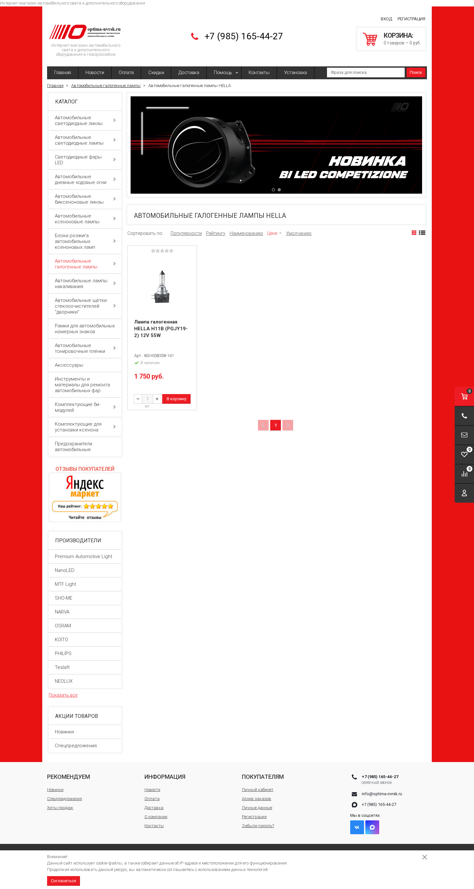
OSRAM (63, 626)
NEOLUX (64, 681)
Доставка (188, 72)
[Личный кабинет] (464, 493)
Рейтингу (215, 233)
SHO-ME (63, 598)
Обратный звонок (377, 783)
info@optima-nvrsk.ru (382, 793)
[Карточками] (414, 232)
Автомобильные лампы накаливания (81, 283)
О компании (155, 816)
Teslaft (62, 667)
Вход (386, 18)
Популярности (186, 233)
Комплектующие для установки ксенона (78, 427)
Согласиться (63, 880)
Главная (62, 72)
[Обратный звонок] (464, 415)
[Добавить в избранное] (191, 261)
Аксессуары (69, 365)
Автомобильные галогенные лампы (76, 264)
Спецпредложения (76, 746)
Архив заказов (256, 798)
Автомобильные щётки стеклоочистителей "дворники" (81, 306)
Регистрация (411, 18)
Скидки (156, 72)
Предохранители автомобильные (73, 446)
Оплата (126, 72)
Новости (94, 72)
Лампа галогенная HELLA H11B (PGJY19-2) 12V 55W (161, 328)
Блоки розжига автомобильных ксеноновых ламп (75, 241)
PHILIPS (63, 653)
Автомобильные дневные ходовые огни (80, 179)
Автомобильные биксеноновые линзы (79, 199)
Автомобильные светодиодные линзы (79, 120)
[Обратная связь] (464, 435)
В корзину (176, 398)
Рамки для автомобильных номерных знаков (85, 328)
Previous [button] (142, 145)
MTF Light (65, 584)
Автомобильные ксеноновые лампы (77, 219)
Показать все (63, 695)
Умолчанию (298, 233)
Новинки (64, 732)
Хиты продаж (60, 807)
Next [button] (410, 145)
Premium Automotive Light (83, 556)
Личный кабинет (257, 789)
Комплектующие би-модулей (77, 407)
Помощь (223, 72)
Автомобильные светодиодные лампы (79, 140)
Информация (164, 776)
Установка (295, 72)
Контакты (259, 72)
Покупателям (263, 776)
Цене (272, 233)
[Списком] (422, 232)
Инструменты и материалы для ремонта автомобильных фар (82, 384)
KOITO (61, 640)
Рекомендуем (68, 776)
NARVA (62, 612)
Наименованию (246, 233)
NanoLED (64, 570)
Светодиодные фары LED (78, 160)
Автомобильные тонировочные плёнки (80, 348)
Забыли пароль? (258, 825)
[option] (276, 144)
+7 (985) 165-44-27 (243, 36)
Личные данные (257, 807)
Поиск (416, 72)
